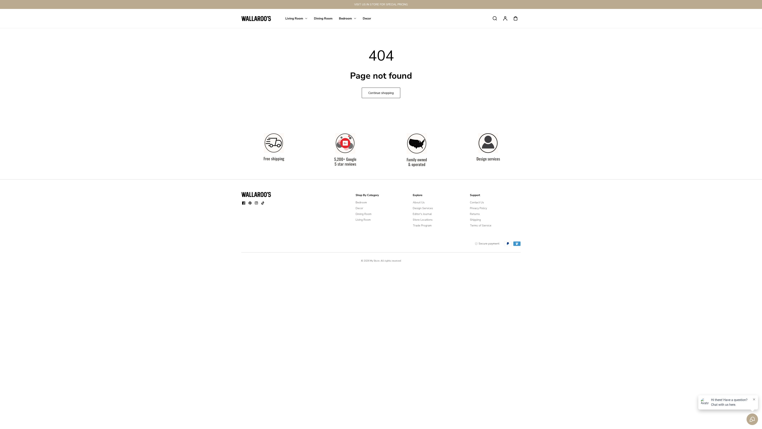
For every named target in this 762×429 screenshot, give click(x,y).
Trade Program (422, 225)
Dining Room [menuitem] (323, 18)
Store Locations (423, 220)
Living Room (363, 220)
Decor (359, 208)
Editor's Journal (422, 214)
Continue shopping (381, 93)
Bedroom (361, 202)
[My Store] (256, 194)
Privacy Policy (478, 208)
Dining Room (363, 214)
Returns (475, 214)
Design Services (423, 208)
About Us (419, 202)
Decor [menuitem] (367, 18)
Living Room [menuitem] (294, 18)
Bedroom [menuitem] (345, 18)
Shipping (475, 220)
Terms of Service (480, 225)
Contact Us (477, 202)
